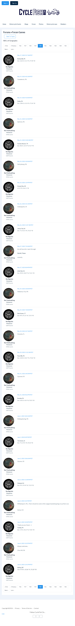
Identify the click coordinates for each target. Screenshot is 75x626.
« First (6, 46)
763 (55, 46)
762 (50, 46)
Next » (6, 49)
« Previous (13, 46)
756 (20, 46)
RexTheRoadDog (9, 88)
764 (60, 46)
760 (40, 46)
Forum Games (18, 32)
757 (25, 46)
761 (45, 46)
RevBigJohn (9, 67)
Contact (36, 608)
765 (65, 46)
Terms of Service (27, 608)
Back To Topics (11, 36)
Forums (6, 32)
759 (35, 46)
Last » (12, 49)
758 (30, 46)
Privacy (17, 608)
